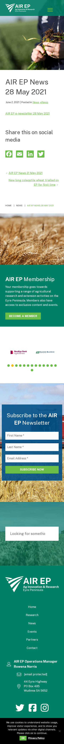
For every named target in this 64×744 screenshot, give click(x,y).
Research (32, 615)
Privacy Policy (36, 738)
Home (32, 607)
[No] (59, 731)
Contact (32, 648)
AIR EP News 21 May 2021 (26, 173)
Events (32, 631)
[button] (8, 365)
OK (23, 738)
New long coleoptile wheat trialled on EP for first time (34, 183)
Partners (32, 639)
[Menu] (50, 9)
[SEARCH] (54, 534)
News (36, 102)
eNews (44, 102)
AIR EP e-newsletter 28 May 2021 (27, 113)
